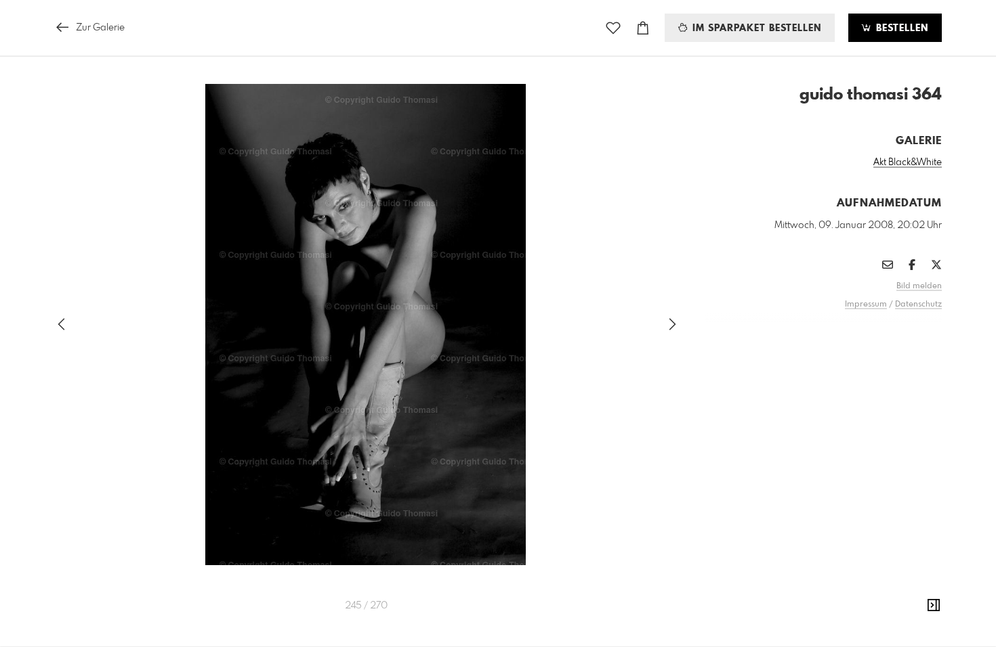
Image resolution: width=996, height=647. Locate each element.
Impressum (866, 304)
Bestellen (900, 28)
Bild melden (919, 286)
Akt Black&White (907, 162)
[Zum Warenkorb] (643, 28)
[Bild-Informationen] (934, 605)
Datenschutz (918, 304)
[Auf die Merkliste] (613, 28)
